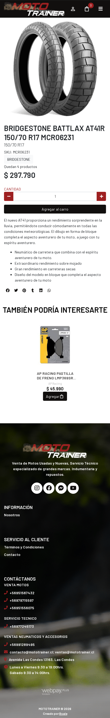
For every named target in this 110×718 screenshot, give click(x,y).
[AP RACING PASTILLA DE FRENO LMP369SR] (55, 344)
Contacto (12, 554)
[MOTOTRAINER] (34, 9)
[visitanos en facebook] (48, 488)
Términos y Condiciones (24, 547)
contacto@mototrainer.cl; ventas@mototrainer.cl (52, 652)
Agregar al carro (55, 209)
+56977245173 (22, 626)
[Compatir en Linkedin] (41, 290)
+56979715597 (22, 600)
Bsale (63, 713)
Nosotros (12, 515)
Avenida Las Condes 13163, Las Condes (41, 659)
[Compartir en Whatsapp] (49, 290)
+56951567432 (22, 592)
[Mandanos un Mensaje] (61, 488)
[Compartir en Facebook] (7, 290)
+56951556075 (22, 607)
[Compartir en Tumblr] (32, 290)
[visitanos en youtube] (73, 488)
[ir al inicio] (55, 450)
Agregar (52, 396)
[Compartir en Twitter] (16, 290)
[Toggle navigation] (100, 8)
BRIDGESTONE (18, 159)
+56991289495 (22, 644)
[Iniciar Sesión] (73, 8)
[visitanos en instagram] (36, 488)
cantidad (12, 189)
